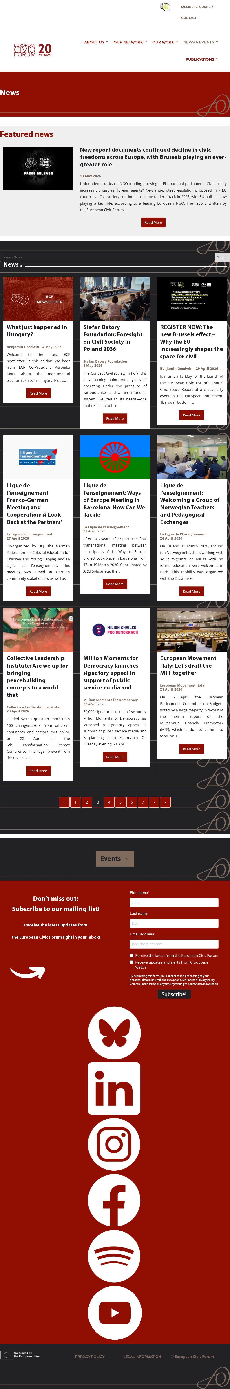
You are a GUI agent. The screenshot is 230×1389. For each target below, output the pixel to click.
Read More (153, 222)
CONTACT (188, 17)
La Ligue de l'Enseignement (30, 534)
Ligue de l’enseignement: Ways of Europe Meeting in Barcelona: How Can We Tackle (114, 500)
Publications (200, 58)
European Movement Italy (182, 685)
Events (110, 859)
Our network (128, 41)
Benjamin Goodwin (23, 346)
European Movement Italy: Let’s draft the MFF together (188, 666)
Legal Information (147, 1356)
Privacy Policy (89, 1356)
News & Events (198, 41)
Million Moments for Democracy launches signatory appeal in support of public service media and (110, 673)
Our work (163, 41)
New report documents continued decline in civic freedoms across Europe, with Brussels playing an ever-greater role (153, 157)
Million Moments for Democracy (110, 700)
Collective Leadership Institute (33, 707)
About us (94, 41)
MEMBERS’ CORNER (197, 6)
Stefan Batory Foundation (105, 361)
